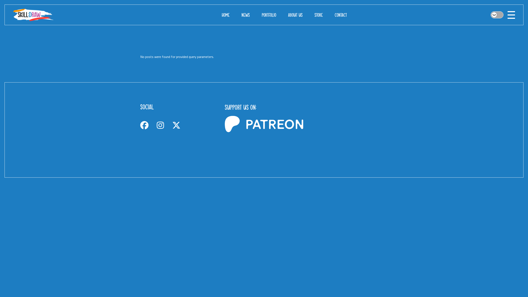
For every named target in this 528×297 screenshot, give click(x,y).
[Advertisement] (348, 130)
